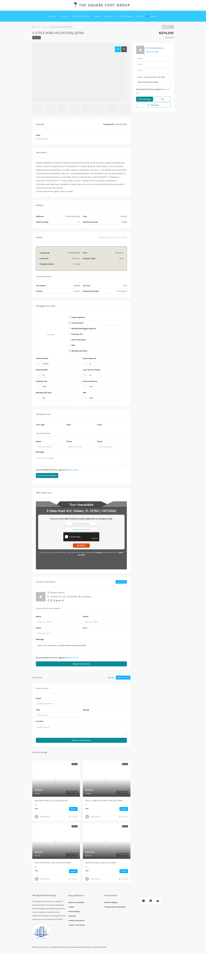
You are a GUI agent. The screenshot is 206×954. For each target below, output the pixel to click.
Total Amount (42, 358)
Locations (108, 16)
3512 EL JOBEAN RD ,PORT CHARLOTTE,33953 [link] (104, 800)
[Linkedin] (158, 901)
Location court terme (76, 925)
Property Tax (41, 381)
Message (40, 452)
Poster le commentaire (81, 740)
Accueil (52, 16)
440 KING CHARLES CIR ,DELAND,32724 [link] (51, 800)
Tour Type (40, 425)
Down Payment (89, 358)
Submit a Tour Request (47, 475)
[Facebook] (144, 901)
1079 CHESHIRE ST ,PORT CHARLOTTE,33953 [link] (53, 863)
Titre (38, 710)
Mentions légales (111, 902)
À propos (64, 16)
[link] (56, 779)
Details (73, 809)
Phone (69, 441)
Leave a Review (123, 677)
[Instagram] (151, 901)
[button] (164, 27)
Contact (139, 16)
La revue (39, 721)
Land (44, 27)
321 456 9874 (72, 596)
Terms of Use (72, 470)
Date (69, 425)
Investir (97, 16)
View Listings (121, 582)
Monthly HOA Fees (44, 393)
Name (38, 441)
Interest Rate (42, 370)
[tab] (118, 49)
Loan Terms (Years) (91, 370)
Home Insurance (90, 381)
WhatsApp (86, 596)
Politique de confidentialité (114, 907)
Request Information (81, 664)
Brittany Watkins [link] (45, 817)
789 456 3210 (56, 596)
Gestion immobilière (80, 16)
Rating (86, 710)
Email (99, 441)
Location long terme (76, 920)
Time (99, 425)
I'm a (85, 628)
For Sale (36, 37)
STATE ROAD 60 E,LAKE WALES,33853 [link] (100, 863)
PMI (84, 393)
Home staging (125, 16)
